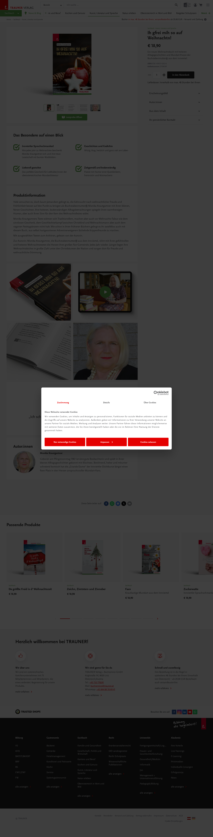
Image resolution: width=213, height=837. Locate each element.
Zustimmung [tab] (63, 402)
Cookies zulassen (148, 442)
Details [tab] (106, 402)
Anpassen (104, 442)
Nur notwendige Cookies (65, 442)
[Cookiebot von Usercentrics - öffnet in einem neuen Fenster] (156, 393)
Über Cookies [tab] (150, 402)
